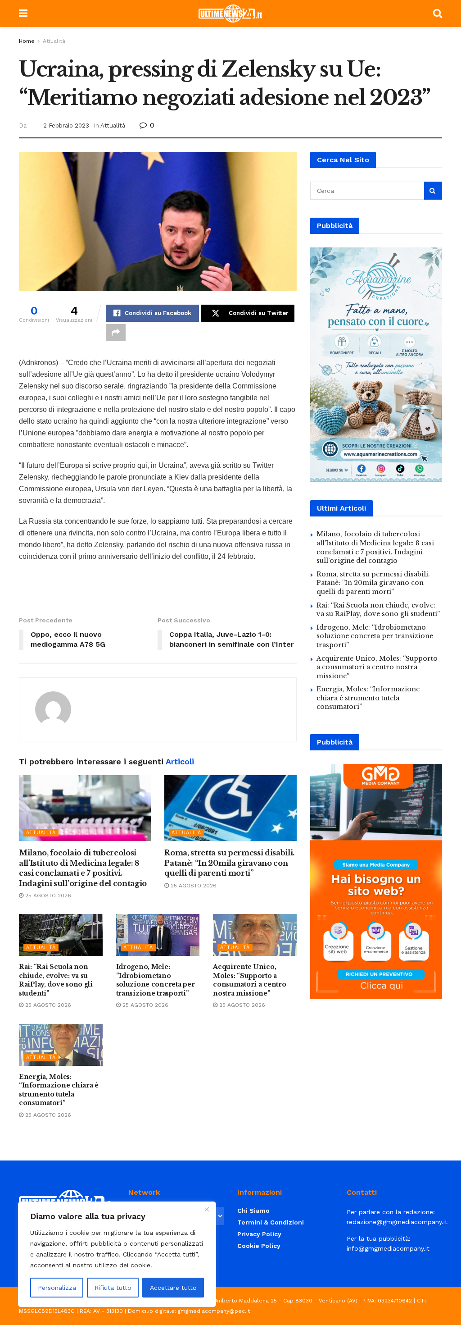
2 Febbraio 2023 (66, 125)
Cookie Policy (258, 1245)
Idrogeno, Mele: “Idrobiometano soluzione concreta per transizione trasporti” (155, 980)
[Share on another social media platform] (116, 332)
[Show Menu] (23, 13)
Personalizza (57, 1287)
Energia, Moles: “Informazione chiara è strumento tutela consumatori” (59, 1090)
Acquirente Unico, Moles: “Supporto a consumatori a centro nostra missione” (249, 980)
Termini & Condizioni (270, 1222)
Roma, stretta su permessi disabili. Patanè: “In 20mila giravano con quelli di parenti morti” (229, 862)
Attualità (54, 41)
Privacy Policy (259, 1234)
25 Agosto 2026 (47, 895)
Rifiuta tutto (113, 1287)
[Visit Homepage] (230, 14)
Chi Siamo (253, 1210)
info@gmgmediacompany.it (388, 1248)
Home (27, 41)
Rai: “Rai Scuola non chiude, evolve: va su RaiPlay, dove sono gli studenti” (56, 980)
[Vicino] (206, 1209)
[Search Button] (437, 13)
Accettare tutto (173, 1287)
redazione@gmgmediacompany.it (397, 1221)
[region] (117, 1254)
